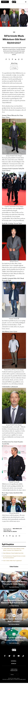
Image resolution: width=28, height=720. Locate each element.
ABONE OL (5, 1)
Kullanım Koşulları (14, 670)
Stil (14, 32)
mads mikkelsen (17, 528)
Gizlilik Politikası (14, 669)
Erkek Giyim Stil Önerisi (10, 531)
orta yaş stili (7, 530)
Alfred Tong (14, 63)
